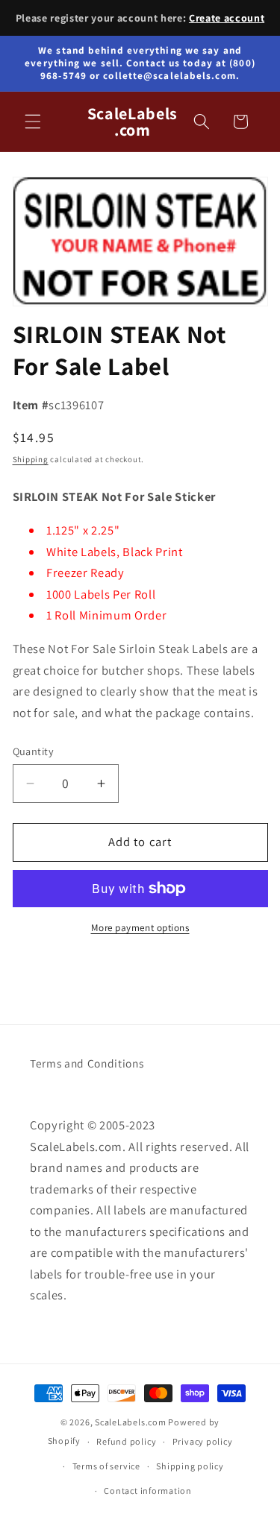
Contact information (148, 1490)
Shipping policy (190, 1466)
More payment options (140, 927)
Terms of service (106, 1466)
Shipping (31, 459)
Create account (226, 18)
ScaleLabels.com (131, 1422)
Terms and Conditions (86, 1063)
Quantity (34, 751)
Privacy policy (202, 1441)
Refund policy (126, 1441)
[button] (33, 121)
